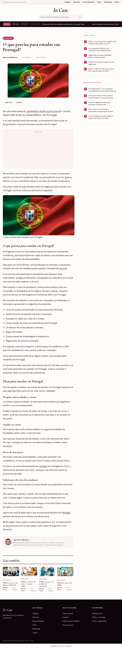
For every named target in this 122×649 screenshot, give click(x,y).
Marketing (108, 2)
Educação (8, 38)
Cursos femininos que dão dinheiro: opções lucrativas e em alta (101, 117)
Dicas (99, 2)
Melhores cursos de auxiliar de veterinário (46, 584)
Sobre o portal (67, 613)
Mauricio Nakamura (21, 539)
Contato (65, 617)
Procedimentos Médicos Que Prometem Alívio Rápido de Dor (99, 49)
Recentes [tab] (25, 24)
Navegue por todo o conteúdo (61, 646)
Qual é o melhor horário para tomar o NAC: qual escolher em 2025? (101, 70)
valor (46, 429)
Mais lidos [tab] (35, 24)
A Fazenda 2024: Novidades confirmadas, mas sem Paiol (63, 24)
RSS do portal (97, 613)
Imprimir (19, 102)
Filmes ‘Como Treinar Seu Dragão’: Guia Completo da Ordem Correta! (102, 42)
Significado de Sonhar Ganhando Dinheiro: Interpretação (99, 56)
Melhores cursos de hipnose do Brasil (10, 584)
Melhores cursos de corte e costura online (28, 584)
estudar (43, 466)
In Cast (61, 10)
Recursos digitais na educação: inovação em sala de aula (99, 103)
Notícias (77, 2)
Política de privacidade (70, 621)
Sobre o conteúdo (98, 617)
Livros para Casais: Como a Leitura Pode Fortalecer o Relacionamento (100, 96)
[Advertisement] (38, 150)
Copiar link (8, 102)
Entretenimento (88, 2)
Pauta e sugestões (99, 621)
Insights (68, 2)
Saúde (116, 2)
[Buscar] (80, 17)
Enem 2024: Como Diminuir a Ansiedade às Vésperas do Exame (100, 110)
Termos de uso (67, 625)
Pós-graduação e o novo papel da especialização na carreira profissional (102, 90)
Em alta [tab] (16, 24)
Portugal (65, 512)
